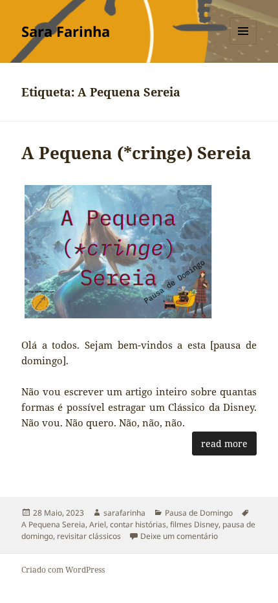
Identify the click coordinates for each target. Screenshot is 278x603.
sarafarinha (124, 512)
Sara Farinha (65, 31)
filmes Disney (194, 524)
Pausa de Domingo (199, 512)
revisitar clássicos (89, 536)
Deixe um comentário (179, 536)
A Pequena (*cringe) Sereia (136, 152)
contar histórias (138, 524)
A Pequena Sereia (53, 524)
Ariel (97, 524)
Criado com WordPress (63, 569)
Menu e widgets (243, 44)
